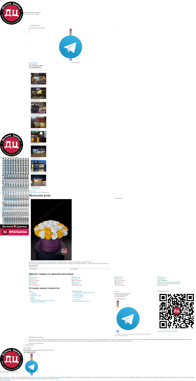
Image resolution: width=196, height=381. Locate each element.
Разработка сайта (33, 343)
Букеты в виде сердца (9, 172)
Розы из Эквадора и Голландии (12, 161)
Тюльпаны (4, 180)
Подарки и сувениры (7, 209)
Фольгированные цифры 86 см (11, 198)
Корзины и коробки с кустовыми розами (14, 171)
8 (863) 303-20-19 (35, 86)
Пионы (3, 187)
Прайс (32, 297)
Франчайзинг (77, 299)
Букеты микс (7, 165)
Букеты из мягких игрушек (10, 206)
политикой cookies (54, 378)
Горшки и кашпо (8, 220)
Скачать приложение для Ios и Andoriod (167, 331)
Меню (1, 1)
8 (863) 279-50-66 (35, 101)
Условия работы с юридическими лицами (84, 292)
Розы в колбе (7, 184)
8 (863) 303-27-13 (35, 130)
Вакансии (33, 299)
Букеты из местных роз (9, 160)
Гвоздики (4, 181)
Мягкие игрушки (8, 204)
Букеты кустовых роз (9, 166)
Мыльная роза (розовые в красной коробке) (168, 283)
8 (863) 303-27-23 (35, 145)
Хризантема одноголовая (10, 178)
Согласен (2, 380)
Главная (31, 192)
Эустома (4, 189)
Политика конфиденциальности (82, 301)
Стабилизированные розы (8, 192)
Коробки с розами (8, 169)
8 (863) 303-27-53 (35, 159)
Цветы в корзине (8, 174)
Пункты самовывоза (79, 295)
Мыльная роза (32, 278)
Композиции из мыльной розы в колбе (13, 186)
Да (30, 67)
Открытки (4, 201)
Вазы (3, 210)
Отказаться (8, 380)
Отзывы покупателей (36, 295)
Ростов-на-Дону (33, 62)
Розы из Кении (7, 163)
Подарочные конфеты (7, 207)
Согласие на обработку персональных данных (42, 300)
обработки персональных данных (40, 378)
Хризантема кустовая (9, 177)
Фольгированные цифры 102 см (12, 200)
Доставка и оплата (78, 294)
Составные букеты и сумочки (9, 213)
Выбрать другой (36, 67)
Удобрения (6, 221)
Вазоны (6, 218)
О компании (34, 294)
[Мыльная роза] (33, 277)
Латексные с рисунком (9, 195)
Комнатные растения (7, 215)
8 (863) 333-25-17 (35, 116)
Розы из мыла (5, 212)
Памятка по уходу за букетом (38, 302)
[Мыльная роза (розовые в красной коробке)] (169, 281)
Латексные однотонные (10, 197)
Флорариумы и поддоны (10, 223)
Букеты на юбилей (8, 168)
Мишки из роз (5, 191)
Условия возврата (78, 297)
